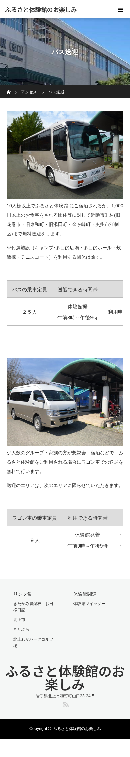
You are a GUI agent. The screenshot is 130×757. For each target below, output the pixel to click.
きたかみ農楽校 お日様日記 (33, 606)
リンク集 (22, 594)
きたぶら (21, 629)
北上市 (19, 619)
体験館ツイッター (89, 603)
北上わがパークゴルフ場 (33, 642)
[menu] (120, 9)
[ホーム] (9, 87)
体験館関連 (85, 594)
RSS (65, 703)
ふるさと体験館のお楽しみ (41, 9)
